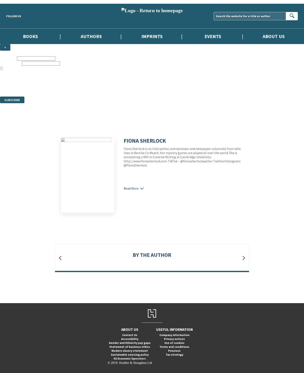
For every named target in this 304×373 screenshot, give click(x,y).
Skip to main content (13, 2)
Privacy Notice (81, 87)
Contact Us (129, 335)
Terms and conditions (174, 347)
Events (213, 36)
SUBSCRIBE (12, 100)
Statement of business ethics (129, 347)
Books (30, 36)
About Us (274, 36)
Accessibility (129, 339)
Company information (174, 335)
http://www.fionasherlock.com (145, 161)
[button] (60, 258)
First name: (8, 58)
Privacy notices (174, 339)
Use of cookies (174, 343)
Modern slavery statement (129, 351)
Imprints (152, 36)
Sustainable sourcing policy (130, 354)
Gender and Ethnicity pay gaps (130, 343)
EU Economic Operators (130, 358)
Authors (91, 36)
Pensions (174, 351)
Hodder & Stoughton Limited (47, 79)
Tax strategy (174, 354)
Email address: (10, 63)
